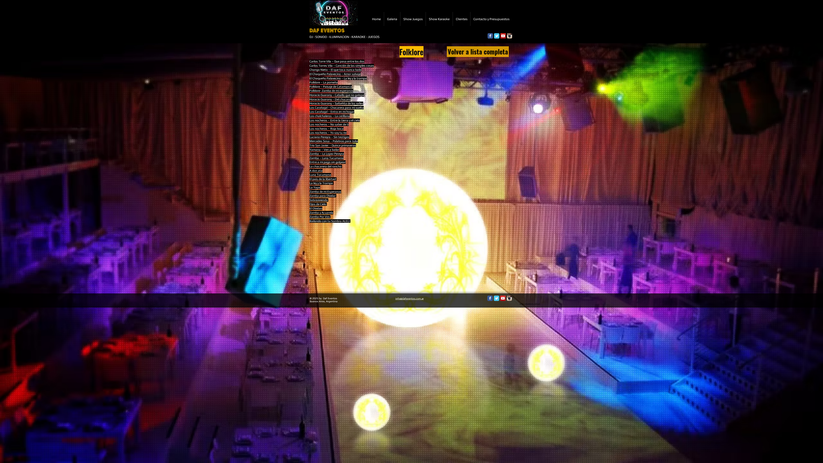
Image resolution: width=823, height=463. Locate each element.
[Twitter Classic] (496, 36)
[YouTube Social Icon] (503, 36)
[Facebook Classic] (490, 36)
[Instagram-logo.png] (509, 36)
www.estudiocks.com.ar (530, 304)
